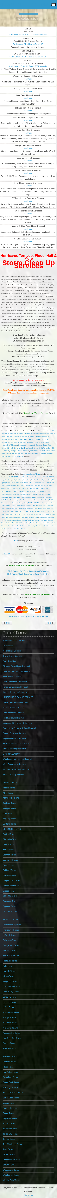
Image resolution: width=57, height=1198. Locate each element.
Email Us (7, 553)
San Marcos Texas (34, 511)
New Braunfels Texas (8, 506)
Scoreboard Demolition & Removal (30, 445)
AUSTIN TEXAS (14, 477)
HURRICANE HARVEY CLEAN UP (30, 439)
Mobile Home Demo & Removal (29, 442)
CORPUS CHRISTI (11, 896)
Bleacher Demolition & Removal (43, 433)
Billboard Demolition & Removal (21, 433)
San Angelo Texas (10, 1087)
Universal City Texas (11, 1160)
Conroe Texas (5, 488)
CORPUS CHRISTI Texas (19, 488)
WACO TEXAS (9, 1165)
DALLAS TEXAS (7, 491)
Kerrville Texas (26, 497)
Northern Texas (35, 523)
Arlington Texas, (17, 480)
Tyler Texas (24, 517)
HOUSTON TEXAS (43, 494)
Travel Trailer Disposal (12, 656)
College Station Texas (45, 486)
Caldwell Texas (19, 486)
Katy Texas (16, 497)
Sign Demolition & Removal (30, 448)
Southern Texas (11, 523)
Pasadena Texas (41, 506)
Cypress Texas (44, 488)
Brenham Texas (40, 483)
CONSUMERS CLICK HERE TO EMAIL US (28, 57)
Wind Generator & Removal (43, 454)
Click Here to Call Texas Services (28, 571)
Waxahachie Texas (15, 520)
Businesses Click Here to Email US (28, 44)
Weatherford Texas (28, 520)
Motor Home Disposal (12, 651)
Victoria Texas (33, 517)
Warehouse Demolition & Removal (20, 454)
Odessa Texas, (21, 506)
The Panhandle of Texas (24, 526)
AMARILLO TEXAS (47, 477)
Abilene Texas (25, 477)
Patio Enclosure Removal (13, 713)
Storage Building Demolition (19, 451)
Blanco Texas (15, 483)
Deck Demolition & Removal (11, 436)
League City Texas (21, 500)
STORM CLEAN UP (37, 451)
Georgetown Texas (19, 494)
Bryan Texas (10, 486)
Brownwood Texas (10, 860)
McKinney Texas (22, 503)
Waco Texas (43, 517)
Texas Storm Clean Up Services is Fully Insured (28, 616)
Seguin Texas (45, 511)
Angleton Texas (6, 480)
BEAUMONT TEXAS (27, 483)
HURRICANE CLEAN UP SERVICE (18, 697)
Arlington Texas (9, 808)
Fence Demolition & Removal (32, 436)
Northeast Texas (46, 523)
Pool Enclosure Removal (13, 718)
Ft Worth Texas (45, 491)
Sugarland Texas (11, 514)
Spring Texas (8, 1113)
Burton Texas (8, 850)
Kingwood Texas (46, 497)
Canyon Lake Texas (31, 486)
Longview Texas (33, 500)
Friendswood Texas (33, 491)
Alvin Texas (35, 477)
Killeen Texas (36, 497)
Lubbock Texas (43, 500)
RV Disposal (12, 445)
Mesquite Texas (11, 503)
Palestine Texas (30, 506)
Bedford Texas (9, 834)
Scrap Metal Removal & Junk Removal (19, 728)
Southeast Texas (11, 526)
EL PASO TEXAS (20, 491)
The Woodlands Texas (13, 517)
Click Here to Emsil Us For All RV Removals (28, 66)
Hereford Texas (30, 494)
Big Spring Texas (10, 839)
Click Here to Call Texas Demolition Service (28, 34)
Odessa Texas (9, 1043)
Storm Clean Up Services (28, 264)
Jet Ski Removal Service (13, 707)
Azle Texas (26, 480)
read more (28, 79)
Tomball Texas (9, 1139)
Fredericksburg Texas (12, 925)
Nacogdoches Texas (48, 503)
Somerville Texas (10, 1108)
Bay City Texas (36, 480)
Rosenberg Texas (32, 508)
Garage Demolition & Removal (15, 692)
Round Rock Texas (44, 508)
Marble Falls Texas (11, 1012)
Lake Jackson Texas (7, 500)
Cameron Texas (9, 875)
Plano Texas (10, 508)
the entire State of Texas (31, 474)
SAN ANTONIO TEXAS (19, 511)
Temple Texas (21, 514)
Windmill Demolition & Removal (12, 456)
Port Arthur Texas (20, 508)
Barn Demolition (9, 661)
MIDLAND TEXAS (35, 503)
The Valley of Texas (23, 523)
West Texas (47, 526)
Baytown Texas (46, 480)
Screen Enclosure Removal (14, 733)
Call (16, 540)
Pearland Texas (9, 1062)
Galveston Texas (6, 494)
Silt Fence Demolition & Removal (17, 744)
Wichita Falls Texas (40, 520)
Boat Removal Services (13, 677)
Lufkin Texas (8, 1007)
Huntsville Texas (6, 497)
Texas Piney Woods (19, 529)
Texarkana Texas (32, 514)
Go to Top (28, 1195)
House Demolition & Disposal (15, 702)
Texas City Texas (43, 514)
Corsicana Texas (34, 488)
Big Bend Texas (38, 526)
